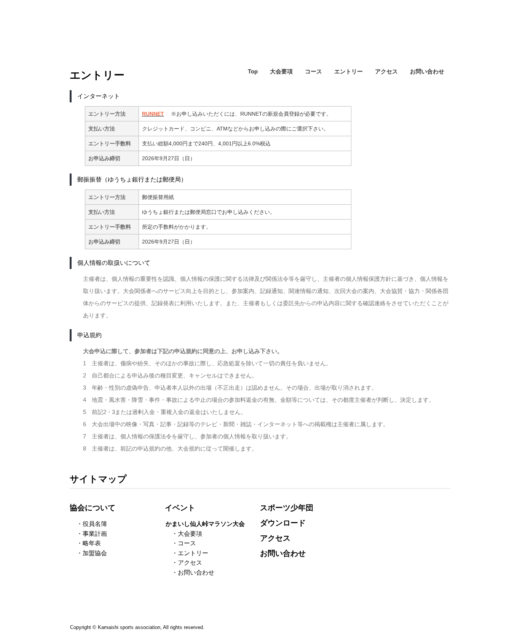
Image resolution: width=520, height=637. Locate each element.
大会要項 (281, 71)
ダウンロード (283, 523)
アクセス (386, 71)
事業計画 (95, 533)
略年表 (92, 543)
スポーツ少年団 (286, 507)
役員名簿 (95, 524)
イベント (180, 507)
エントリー (348, 71)
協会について (92, 507)
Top (253, 71)
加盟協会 (95, 553)
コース (313, 71)
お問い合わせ (427, 71)
